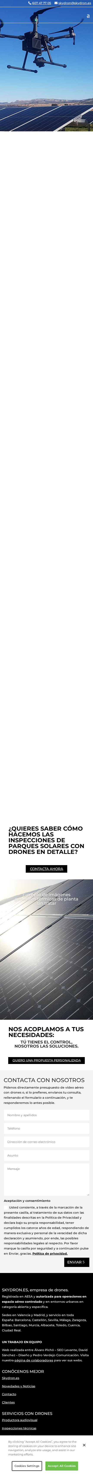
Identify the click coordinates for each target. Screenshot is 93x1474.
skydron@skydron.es (74, 3)
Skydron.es (10, 1378)
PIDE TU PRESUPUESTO (45, 237)
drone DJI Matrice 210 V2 (28, 682)
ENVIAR (74, 1262)
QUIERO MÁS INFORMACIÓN (28, 770)
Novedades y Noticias (18, 1386)
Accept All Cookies (62, 1466)
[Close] (84, 1445)
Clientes (8, 1402)
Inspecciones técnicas (19, 1428)
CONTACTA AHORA (46, 869)
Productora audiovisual (19, 1420)
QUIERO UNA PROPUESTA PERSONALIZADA (47, 1060)
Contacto (9, 1394)
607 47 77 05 (41, 3)
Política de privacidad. (50, 1254)
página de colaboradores (33, 1360)
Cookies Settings (26, 1466)
